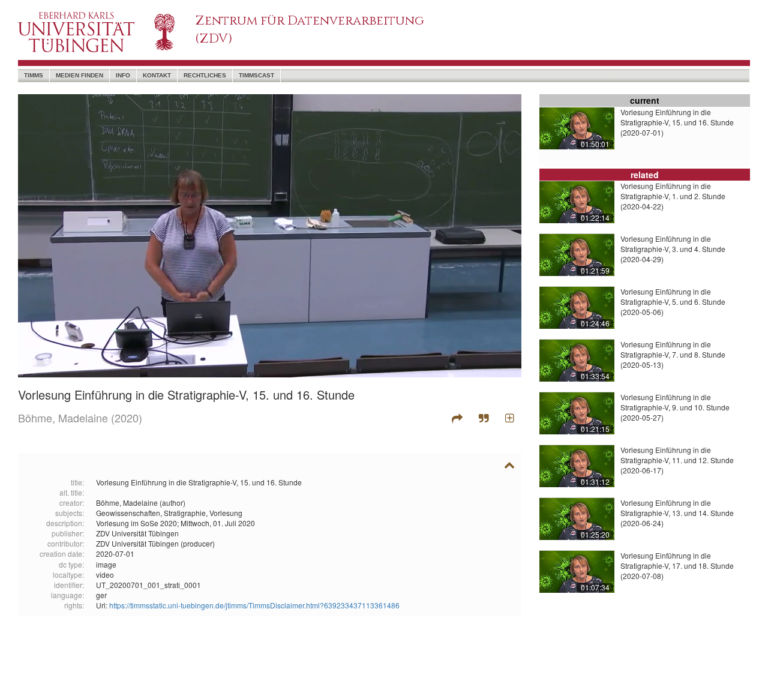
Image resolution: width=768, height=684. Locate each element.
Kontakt (157, 75)
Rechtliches (205, 75)
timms (33, 75)
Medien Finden (79, 75)
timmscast (256, 75)
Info (123, 75)
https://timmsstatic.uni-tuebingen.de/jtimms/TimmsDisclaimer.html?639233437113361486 (254, 605)
